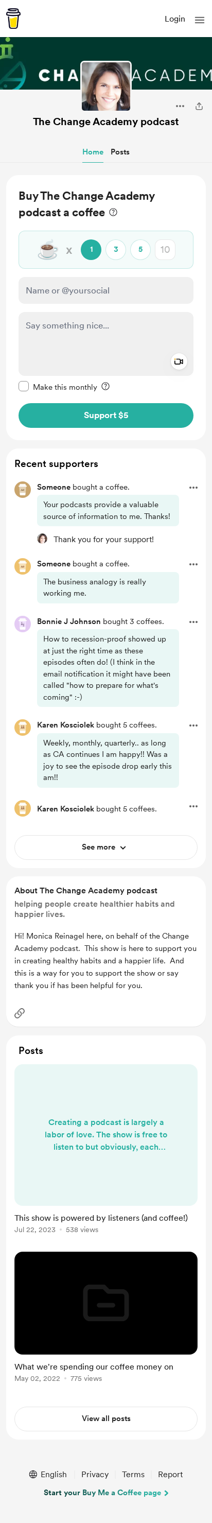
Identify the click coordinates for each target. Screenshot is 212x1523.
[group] (106, 1154)
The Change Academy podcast (106, 121)
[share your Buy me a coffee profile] (199, 106)
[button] (199, 20)
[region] (106, 307)
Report (170, 1474)
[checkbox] (58, 386)
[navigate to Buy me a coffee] (13, 18)
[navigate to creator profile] (106, 86)
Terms (133, 1474)
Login (175, 19)
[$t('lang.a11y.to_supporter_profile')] (42, 538)
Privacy (95, 1474)
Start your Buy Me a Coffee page (102, 1492)
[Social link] (19, 1013)
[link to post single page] (106, 1150)
